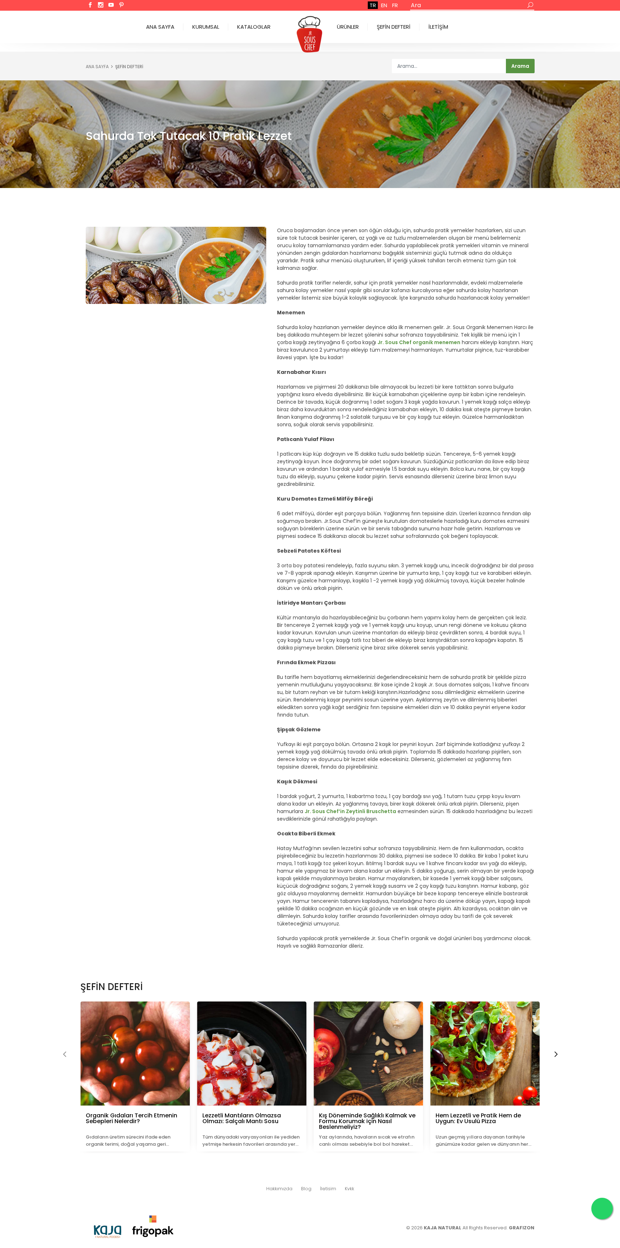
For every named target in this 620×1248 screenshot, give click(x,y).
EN (384, 5)
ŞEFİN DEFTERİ (393, 27)
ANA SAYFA (160, 27)
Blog (306, 1189)
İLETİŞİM (438, 27)
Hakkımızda (279, 1189)
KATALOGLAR (254, 27)
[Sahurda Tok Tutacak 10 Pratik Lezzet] (176, 265)
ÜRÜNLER (348, 27)
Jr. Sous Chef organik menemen (418, 342)
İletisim (328, 1189)
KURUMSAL (205, 27)
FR (395, 5)
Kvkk (349, 1189)
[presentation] (64, 1055)
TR (373, 5)
